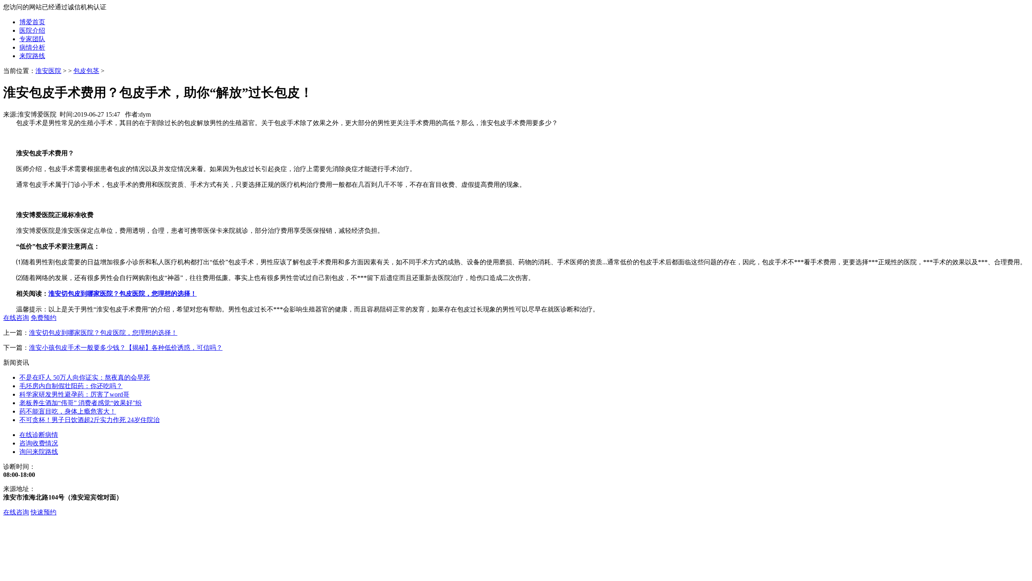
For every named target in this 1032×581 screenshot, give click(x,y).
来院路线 (32, 55)
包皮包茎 (86, 70)
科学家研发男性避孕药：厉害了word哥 (74, 394)
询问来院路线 (38, 451)
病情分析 (32, 47)
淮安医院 (48, 70)
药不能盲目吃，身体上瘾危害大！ (67, 411)
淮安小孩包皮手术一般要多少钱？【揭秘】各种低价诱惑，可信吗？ (126, 347)
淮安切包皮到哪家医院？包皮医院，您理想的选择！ (103, 332)
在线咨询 (16, 512)
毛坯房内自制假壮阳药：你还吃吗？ (71, 385)
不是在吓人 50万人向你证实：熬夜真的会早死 (84, 377)
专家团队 (32, 39)
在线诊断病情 (38, 434)
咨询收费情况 (38, 443)
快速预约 (43, 512)
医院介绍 (32, 30)
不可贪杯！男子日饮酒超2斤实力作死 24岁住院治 (89, 419)
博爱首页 (32, 22)
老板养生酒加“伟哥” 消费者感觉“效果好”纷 (80, 402)
